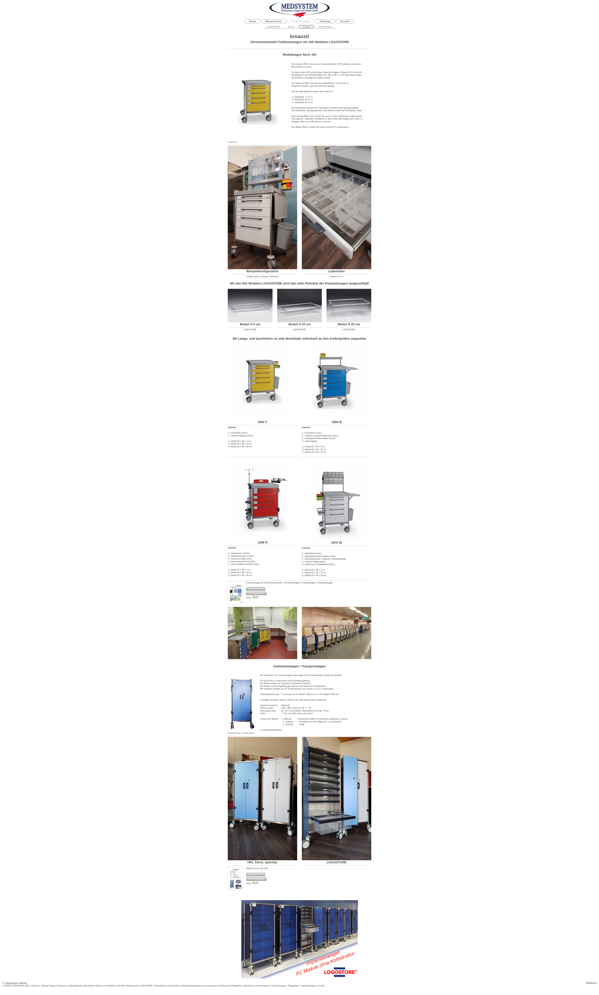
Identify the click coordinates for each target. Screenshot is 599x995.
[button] (255, 589)
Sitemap (23, 983)
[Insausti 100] (258, 101)
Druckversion (11, 983)
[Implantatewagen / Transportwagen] (242, 702)
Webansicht (591, 983)
